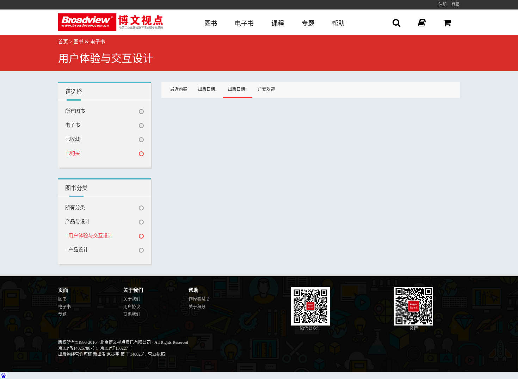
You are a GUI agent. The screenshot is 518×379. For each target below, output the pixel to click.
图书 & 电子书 (89, 41)
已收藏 (72, 139)
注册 (442, 4)
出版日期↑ (237, 89)
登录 (455, 4)
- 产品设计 (76, 249)
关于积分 (197, 306)
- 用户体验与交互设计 (89, 235)
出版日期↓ (207, 89)
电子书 (244, 23)
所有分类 (75, 207)
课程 (277, 23)
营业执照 (156, 354)
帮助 (338, 23)
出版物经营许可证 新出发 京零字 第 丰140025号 (102, 354)
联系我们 (131, 314)
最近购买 (178, 89)
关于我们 (131, 299)
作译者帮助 (199, 299)
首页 (63, 41)
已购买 (72, 153)
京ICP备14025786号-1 (78, 348)
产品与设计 (77, 221)
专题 (308, 23)
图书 (210, 23)
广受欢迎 (266, 89)
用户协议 (131, 306)
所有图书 (75, 111)
